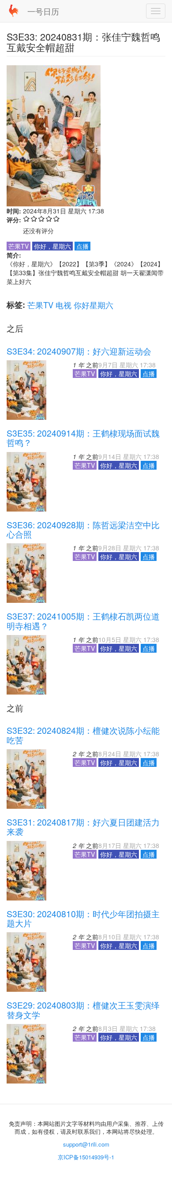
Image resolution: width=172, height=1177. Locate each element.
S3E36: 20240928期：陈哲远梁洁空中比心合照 (83, 529)
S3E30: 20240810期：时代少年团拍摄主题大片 (83, 918)
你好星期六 (93, 304)
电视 (63, 304)
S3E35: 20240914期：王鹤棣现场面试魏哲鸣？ (83, 437)
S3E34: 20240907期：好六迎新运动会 (79, 351)
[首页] (13, 11)
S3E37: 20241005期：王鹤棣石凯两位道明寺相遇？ (83, 620)
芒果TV (40, 304)
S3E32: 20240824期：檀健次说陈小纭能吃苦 (83, 735)
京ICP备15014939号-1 (86, 1157)
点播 (82, 246)
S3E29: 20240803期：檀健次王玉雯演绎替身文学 (83, 1009)
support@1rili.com (86, 1144)
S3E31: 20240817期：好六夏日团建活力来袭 (83, 826)
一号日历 (43, 11)
